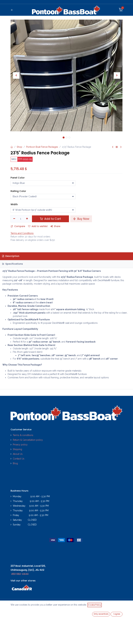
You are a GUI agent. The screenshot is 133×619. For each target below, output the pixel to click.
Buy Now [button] (83, 219)
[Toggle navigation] (12, 9)
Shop (19, 147)
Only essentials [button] (101, 614)
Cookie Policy (94, 604)
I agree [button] (116, 614)
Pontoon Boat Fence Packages (42, 147)
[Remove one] (14, 219)
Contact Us (18, 458)
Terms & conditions (23, 435)
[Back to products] (117, 147)
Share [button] (57, 226)
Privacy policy (20, 444)
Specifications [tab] (14, 263)
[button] (16, 75)
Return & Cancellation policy (28, 440)
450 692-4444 (20, 574)
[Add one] (27, 219)
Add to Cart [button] (52, 219)
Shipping (17, 449)
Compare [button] (19, 226)
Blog (15, 463)
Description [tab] (12, 256)
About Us (18, 454)
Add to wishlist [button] (40, 226)
